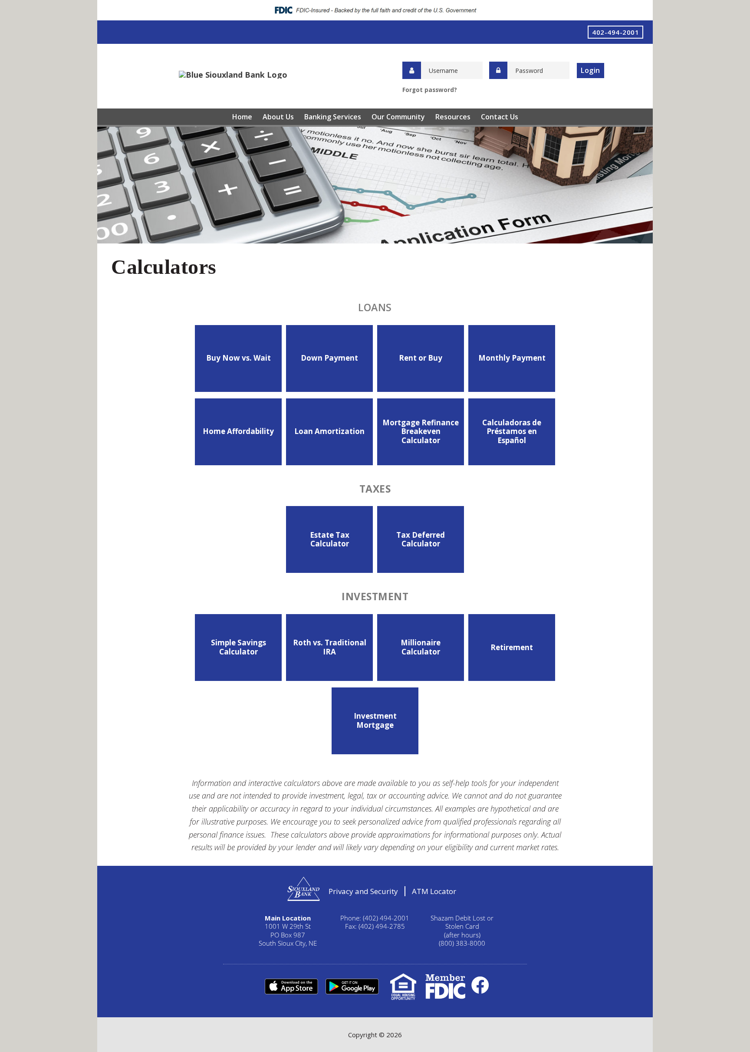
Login (590, 70)
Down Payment (329, 358)
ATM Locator (434, 891)
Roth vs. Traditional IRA (329, 647)
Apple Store (291, 986)
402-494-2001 (615, 32)
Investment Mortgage (375, 720)
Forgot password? (429, 90)
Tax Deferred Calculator (420, 539)
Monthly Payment (512, 358)
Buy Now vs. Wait (238, 358)
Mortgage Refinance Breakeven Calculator (420, 431)
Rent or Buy (420, 358)
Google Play (352, 986)
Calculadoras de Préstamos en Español (511, 431)
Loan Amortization (329, 431)
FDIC (445, 986)
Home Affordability (238, 431)
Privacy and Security (363, 891)
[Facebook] (480, 984)
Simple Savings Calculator (238, 647)
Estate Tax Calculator (329, 539)
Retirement (511, 647)
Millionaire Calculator (421, 647)
